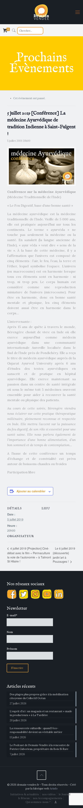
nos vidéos (49, 794)
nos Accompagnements (47, 798)
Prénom (12, 649)
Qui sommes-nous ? (38, 802)
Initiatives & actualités (24, 794)
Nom (10, 632)
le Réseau (24, 798)
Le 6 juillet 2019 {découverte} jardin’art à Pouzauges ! (64, 555)
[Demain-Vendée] (41, 12)
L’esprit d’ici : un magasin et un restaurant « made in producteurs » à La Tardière (41, 713)
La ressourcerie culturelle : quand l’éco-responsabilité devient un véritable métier (36, 730)
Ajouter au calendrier (31, 491)
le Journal (64, 794)
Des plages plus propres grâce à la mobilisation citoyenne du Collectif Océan (39, 696)
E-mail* (12, 615)
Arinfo (54, 788)
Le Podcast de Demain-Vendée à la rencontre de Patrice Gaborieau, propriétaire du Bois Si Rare (40, 747)
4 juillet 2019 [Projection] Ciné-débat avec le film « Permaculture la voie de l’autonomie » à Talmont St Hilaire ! (29, 554)
